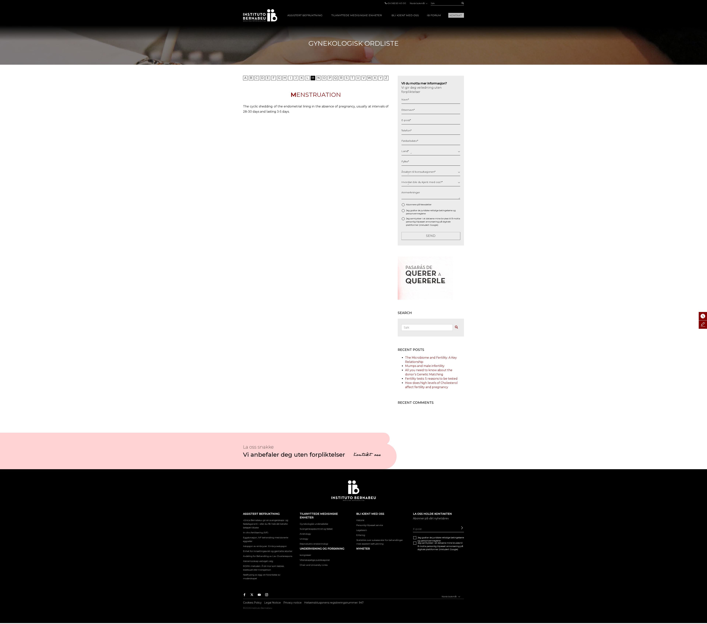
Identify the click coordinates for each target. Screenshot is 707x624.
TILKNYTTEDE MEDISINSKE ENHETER (356, 15)
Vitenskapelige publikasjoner (315, 560)
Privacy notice (292, 602)
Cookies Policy (252, 602)
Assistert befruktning (304, 15)
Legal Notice (272, 602)
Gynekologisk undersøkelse (314, 523)
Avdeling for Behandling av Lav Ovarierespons (267, 556)
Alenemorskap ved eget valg (258, 561)
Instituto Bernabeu (260, 15)
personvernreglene (416, 213)
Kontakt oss (367, 455)
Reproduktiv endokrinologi (314, 543)
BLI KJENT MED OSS (405, 15)
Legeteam (361, 530)
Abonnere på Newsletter (419, 204)
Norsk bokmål (417, 3)
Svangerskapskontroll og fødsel (316, 528)
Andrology (305, 533)
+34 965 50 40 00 (396, 3)
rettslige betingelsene (441, 210)
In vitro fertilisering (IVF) (255, 532)
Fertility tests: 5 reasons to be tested (431, 378)
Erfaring (360, 535)
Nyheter (363, 548)
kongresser (305, 555)
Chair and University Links (314, 565)
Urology (304, 538)
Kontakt (455, 15)
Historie (360, 520)
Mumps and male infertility (424, 366)
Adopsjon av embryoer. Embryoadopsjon (265, 546)
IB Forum (434, 15)
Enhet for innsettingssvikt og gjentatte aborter (267, 551)
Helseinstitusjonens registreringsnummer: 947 (334, 602)
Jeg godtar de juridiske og (431, 212)
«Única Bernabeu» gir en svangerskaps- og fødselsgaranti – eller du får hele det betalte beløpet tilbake (265, 524)
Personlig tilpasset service (369, 525)
